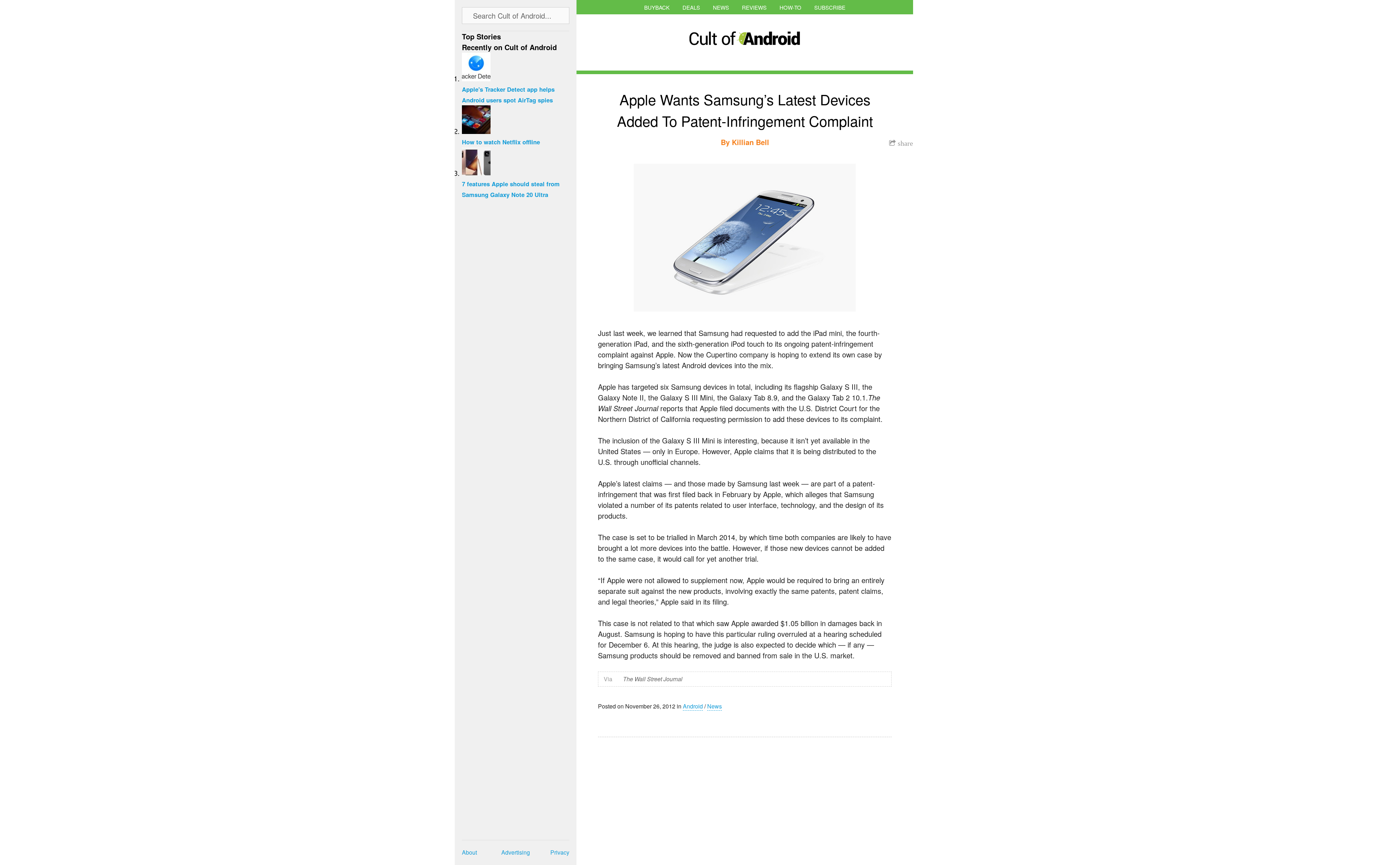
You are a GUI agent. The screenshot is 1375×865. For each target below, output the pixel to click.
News (721, 7)
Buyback (657, 7)
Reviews (754, 7)
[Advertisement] (666, 796)
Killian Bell (750, 142)
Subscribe (829, 7)
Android (693, 706)
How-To (790, 7)
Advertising (515, 852)
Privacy (559, 852)
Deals (691, 7)
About (469, 852)
